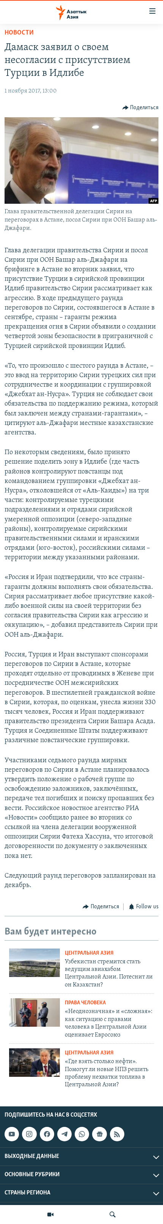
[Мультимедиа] (50, 1214)
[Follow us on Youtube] (12, 1134)
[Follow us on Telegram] (64, 1134)
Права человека (85, 1003)
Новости (19, 33)
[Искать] (112, 1214)
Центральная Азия (89, 953)
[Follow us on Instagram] (29, 1134)
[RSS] (117, 1134)
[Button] (140, 108)
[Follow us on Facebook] (47, 1134)
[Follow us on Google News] (99, 1134)
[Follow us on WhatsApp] (82, 1134)
